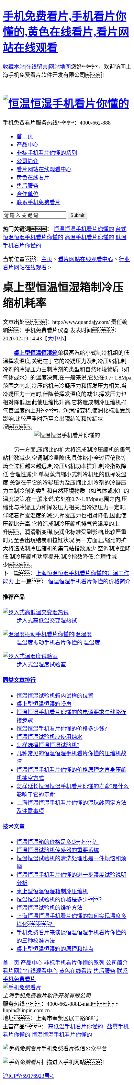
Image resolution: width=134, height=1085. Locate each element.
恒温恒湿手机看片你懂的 (84, 229)
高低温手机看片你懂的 (75, 1026)
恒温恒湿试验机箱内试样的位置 (54, 696)
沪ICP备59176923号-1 (28, 1076)
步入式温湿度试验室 (41, 664)
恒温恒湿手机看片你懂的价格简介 (89, 581)
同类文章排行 (19, 680)
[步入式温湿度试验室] (30, 656)
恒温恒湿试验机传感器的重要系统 (57, 850)
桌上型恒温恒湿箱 (36, 353)
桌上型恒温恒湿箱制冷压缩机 (52, 891)
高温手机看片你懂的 (89, 237)
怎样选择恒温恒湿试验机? (47, 745)
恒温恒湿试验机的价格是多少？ (60, 899)
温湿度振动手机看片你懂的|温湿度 (58, 642)
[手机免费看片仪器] (22, 987)
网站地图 (60, 67)
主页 (46, 259)
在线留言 (37, 67)
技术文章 (14, 826)
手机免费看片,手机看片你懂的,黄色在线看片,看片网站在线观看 (66, 32)
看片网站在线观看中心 (85, 259)
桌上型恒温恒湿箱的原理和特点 (54, 949)
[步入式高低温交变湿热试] (36, 612)
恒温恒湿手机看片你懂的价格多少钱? (61, 729)
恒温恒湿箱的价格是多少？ (57, 842)
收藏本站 (14, 67)
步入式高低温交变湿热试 (46, 620)
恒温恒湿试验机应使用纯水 (49, 737)
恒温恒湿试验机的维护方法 (49, 908)
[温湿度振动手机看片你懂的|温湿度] (47, 634)
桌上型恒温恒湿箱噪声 (43, 704)
